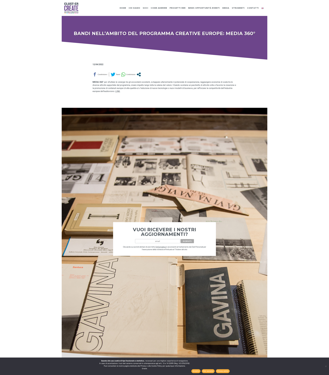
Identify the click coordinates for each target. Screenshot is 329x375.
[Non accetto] (326, 366)
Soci (145, 8)
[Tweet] (115, 74)
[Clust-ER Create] (71, 8)
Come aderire (159, 8)
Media (225, 8)
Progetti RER (178, 8)
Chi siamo (134, 8)
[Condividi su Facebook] (100, 74)
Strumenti (238, 8)
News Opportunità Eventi (204, 8)
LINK (117, 91)
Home (123, 8)
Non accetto (208, 371)
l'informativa (161, 247)
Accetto (196, 371)
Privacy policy (223, 371)
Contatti (253, 8)
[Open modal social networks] (138, 74)
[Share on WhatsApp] (128, 74)
